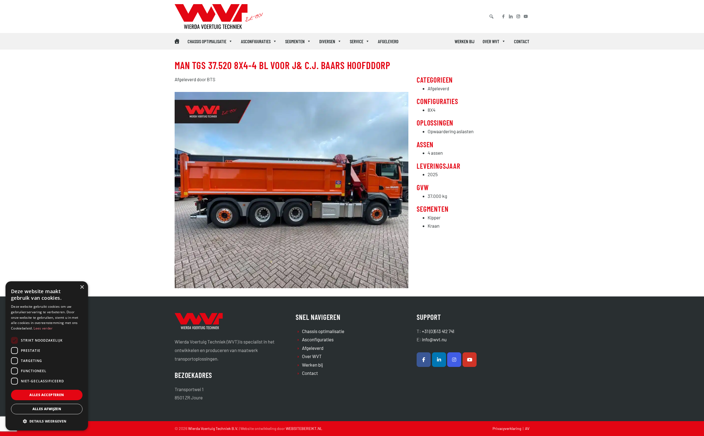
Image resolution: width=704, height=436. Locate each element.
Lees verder (43, 328)
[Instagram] (518, 16)
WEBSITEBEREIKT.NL (304, 428)
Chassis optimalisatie (207, 41)
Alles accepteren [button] (46, 395)
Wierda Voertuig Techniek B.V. (228, 12)
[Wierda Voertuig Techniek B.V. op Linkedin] (439, 359)
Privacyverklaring (507, 428)
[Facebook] (501, 16)
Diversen (327, 41)
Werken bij (464, 41)
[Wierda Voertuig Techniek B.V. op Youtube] (470, 359)
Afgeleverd (388, 41)
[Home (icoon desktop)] (177, 41)
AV (527, 428)
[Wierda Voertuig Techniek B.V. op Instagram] (454, 359)
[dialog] (47, 355)
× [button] (82, 287)
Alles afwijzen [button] (46, 409)
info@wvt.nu (434, 339)
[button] (491, 16)
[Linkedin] (511, 16)
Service (356, 41)
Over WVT (491, 41)
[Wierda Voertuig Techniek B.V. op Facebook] (424, 359)
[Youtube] (528, 16)
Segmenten (295, 41)
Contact (521, 41)
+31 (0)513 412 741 (438, 331)
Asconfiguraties (256, 41)
